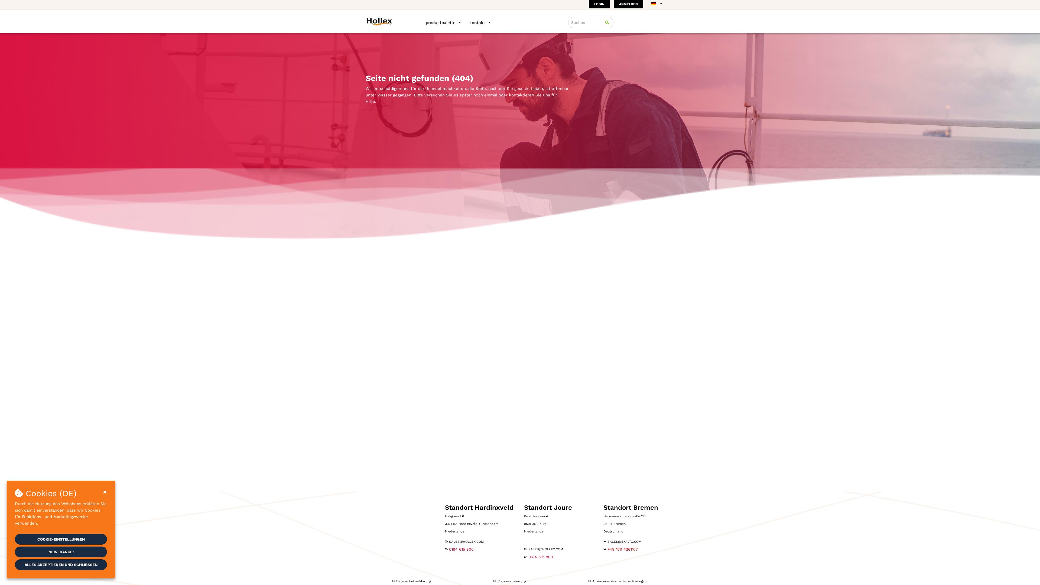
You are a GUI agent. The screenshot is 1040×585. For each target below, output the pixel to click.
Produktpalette (441, 22)
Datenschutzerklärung (413, 581)
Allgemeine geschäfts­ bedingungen (619, 581)
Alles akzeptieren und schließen (61, 565)
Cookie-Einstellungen (61, 539)
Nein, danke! (61, 552)
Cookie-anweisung (512, 581)
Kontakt (477, 22)
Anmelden (628, 4)
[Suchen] (607, 22)
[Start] (388, 21)
